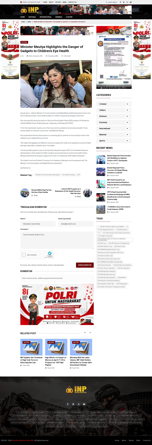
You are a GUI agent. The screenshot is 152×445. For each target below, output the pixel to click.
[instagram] (127, 2)
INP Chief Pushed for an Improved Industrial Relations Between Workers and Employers (119, 182)
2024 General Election (104, 265)
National (32, 17)
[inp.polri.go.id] (29, 9)
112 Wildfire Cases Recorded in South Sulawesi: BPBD (118, 208)
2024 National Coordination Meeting (108, 280)
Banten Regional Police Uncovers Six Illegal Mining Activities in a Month (117, 170)
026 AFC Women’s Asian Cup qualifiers (112, 226)
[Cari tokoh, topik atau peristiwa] (131, 17)
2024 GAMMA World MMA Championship (109, 262)
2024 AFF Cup (101, 243)
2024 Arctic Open (119, 246)
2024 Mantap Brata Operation (106, 271)
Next (79, 196)
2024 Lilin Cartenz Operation (106, 268)
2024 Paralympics (121, 284)
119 (98, 233)
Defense (103, 116)
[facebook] (120, 2)
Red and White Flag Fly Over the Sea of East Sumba (41, 191)
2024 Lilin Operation (123, 268)
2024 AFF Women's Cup (104, 246)
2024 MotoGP (122, 277)
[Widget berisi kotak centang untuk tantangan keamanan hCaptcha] (37, 255)
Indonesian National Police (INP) (23, 440)
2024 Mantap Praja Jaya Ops (106, 274)
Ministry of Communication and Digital (48, 175)
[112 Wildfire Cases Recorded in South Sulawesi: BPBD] (100, 209)
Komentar (24, 229)
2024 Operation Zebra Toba (105, 284)
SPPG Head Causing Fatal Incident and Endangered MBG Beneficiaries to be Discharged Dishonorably (118, 195)
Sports (102, 141)
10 (127, 226)
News (64, 2)
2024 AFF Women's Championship (118, 243)
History (58, 2)
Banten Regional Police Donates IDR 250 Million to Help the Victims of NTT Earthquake (119, 158)
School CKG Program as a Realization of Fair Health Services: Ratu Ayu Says (68, 191)
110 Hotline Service (122, 230)
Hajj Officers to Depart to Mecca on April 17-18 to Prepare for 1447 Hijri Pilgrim (55, 361)
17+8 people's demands (104, 236)
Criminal (58, 17)
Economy (103, 122)
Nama (23, 219)
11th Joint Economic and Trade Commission (116, 233)
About (51, 2)
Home (45, 2)
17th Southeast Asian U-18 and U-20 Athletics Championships (111, 239)
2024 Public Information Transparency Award (111, 287)
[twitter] (124, 2)
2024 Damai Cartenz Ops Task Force (108, 259)
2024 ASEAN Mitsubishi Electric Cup (108, 249)
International (45, 17)
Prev (36, 195)
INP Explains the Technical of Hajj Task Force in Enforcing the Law (31, 360)
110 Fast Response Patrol (105, 230)
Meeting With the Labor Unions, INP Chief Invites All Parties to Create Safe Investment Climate (81, 361)
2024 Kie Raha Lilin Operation (122, 265)
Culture (69, 17)
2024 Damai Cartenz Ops (105, 256)
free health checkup (68, 175)
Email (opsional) (64, 219)
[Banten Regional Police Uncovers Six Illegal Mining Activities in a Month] (100, 172)
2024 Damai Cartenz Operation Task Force (110, 252)
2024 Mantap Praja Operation (106, 277)
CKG (78, 175)
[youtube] (131, 2)
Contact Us (72, 2)
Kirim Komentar (84, 265)
